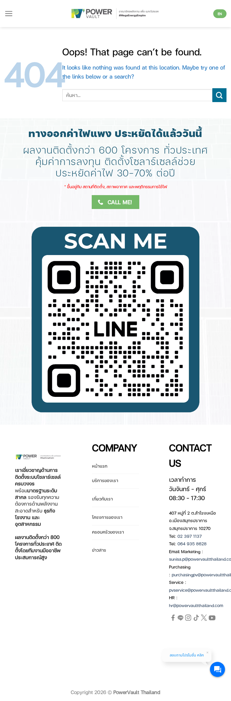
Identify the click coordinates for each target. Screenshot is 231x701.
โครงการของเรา (107, 517)
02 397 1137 (189, 536)
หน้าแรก (99, 466)
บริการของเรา (105, 480)
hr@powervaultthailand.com (196, 605)
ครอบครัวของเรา (108, 532)
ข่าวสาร (99, 550)
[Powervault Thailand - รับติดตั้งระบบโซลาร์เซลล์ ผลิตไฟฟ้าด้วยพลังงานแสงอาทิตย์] (116, 13)
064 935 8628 (192, 544)
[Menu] (9, 13)
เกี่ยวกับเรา (102, 499)
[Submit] (219, 95)
